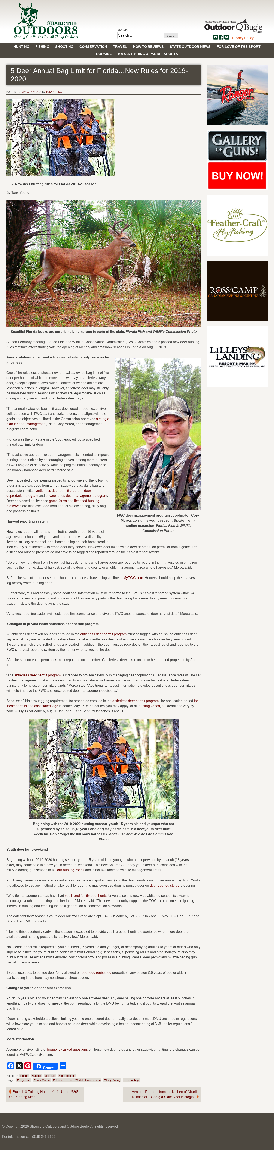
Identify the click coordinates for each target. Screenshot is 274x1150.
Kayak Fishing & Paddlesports (148, 54)
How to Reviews (148, 46)
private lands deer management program (76, 496)
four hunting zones (70, 870)
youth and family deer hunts (86, 895)
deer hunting (131, 1080)
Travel (120, 46)
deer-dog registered (165, 885)
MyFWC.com (133, 578)
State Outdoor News (190, 46)
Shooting (64, 46)
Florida (24, 1075)
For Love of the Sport (239, 46)
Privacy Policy (243, 38)
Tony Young (54, 92)
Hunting (21, 46)
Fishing (42, 46)
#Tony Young (112, 1080)
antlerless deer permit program (59, 490)
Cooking (104, 54)
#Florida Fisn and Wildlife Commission (77, 1080)
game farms (58, 501)
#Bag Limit (23, 1080)
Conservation (93, 46)
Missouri (50, 1075)
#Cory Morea (42, 1080)
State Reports (67, 1075)
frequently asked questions (67, 1049)
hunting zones (149, 706)
